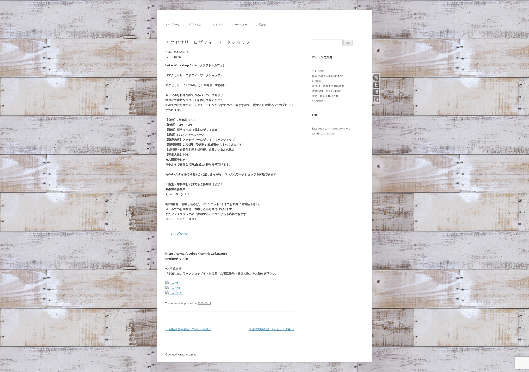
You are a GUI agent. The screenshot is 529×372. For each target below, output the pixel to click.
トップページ (172, 24)
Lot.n (171, 354)
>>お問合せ (319, 101)
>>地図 (316, 81)
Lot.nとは (195, 24)
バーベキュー (239, 24)
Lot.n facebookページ (338, 128)
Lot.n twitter (327, 133)
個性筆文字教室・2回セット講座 (188, 329)
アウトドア (217, 24)
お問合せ (261, 24)
